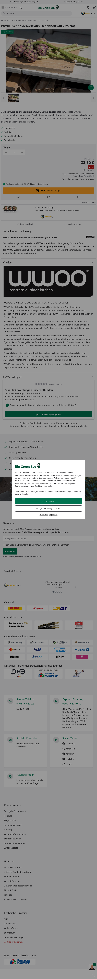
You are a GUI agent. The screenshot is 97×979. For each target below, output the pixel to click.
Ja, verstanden (48, 501)
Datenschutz (44, 515)
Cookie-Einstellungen (63, 491)
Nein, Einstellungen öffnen (48, 508)
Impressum (53, 515)
